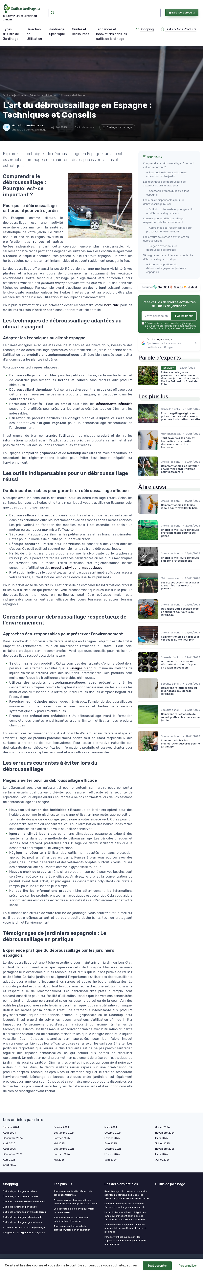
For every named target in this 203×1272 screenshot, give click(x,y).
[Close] (173, 625)
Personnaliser (187, 1265)
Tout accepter (157, 1265)
